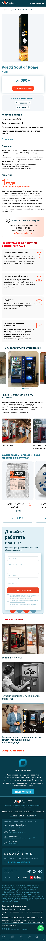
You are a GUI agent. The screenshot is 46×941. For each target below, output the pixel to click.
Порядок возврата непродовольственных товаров (22, 917)
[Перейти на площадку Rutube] (22, 877)
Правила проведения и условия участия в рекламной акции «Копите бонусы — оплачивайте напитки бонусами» (23, 922)
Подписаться (23, 791)
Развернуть (7, 139)
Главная (3, 939)
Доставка (21, 107)
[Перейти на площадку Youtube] (35, 877)
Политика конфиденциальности (14, 906)
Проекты (13, 815)
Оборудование (12, 939)
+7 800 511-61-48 (13, 854)
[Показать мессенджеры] (40, 928)
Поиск (36, 939)
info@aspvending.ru (23, 233)
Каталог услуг (7, 811)
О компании (29, 811)
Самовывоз (21, 103)
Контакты (29, 939)
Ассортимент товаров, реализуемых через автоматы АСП (23, 913)
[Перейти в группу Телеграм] (29, 871)
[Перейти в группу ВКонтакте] (40, 871)
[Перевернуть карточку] (29, 504)
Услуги (21, 939)
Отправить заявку (23, 88)
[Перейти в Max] (34, 871)
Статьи (21, 815)
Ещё (43, 939)
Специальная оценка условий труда (16, 909)
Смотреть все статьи (13, 750)
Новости (18, 811)
